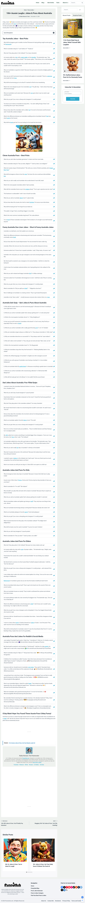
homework (8, 44)
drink (25, 288)
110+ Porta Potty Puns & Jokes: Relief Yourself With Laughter (72, 42)
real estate (31, 667)
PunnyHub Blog (35, 888)
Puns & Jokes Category (37, 893)
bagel (29, 683)
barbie (37, 25)
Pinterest (21, 764)
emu (26, 174)
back (14, 237)
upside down (22, 366)
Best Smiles (51, 2)
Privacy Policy (66, 900)
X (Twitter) (36, 764)
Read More (66, 48)
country (46, 646)
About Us (43, 900)
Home (37, 2)
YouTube (42, 764)
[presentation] (15, 850)
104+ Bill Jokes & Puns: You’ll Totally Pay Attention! (12, 823)
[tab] (66, 15)
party (17, 622)
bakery (15, 458)
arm (37, 327)
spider (26, 57)
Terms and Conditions (77, 900)
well (32, 501)
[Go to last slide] (5, 854)
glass (32, 622)
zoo (30, 86)
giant (22, 57)
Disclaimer (58, 900)
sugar (5, 718)
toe (29, 110)
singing (27, 189)
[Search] (80, 9)
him (5, 176)
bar (17, 57)
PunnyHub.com (25, 758)
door (15, 78)
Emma (20, 480)
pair (22, 549)
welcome (49, 76)
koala (11, 122)
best (15, 24)
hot (17, 447)
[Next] (53, 854)
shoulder (33, 57)
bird (30, 273)
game (26, 512)
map (48, 297)
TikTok (26, 764)
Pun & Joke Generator (37, 890)
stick (32, 604)
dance (25, 420)
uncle (8, 118)
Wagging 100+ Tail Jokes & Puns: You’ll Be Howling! (46, 823)
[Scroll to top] (3, 897)
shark (19, 323)
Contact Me (50, 900)
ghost (21, 198)
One (47, 116)
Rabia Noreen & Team (25, 16)
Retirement (7, 580)
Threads (31, 764)
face (13, 437)
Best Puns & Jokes (37, 762)
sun (32, 93)
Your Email (67, 91)
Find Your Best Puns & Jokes (38, 895)
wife (7, 435)
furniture (31, 202)
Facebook (16, 764)
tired (8, 219)
